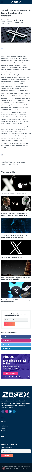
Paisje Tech (4, 428)
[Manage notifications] (3, 468)
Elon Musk (24, 19)
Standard (17, 22)
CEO (20, 19)
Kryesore (3, 421)
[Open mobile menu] (2, 2)
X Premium (16, 164)
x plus (21, 22)
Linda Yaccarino (19, 20)
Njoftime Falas (23, 468)
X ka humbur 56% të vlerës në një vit (11, 257)
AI (1, 424)
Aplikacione (4, 426)
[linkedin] (14, 411)
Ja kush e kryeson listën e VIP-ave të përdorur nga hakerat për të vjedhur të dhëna (14, 236)
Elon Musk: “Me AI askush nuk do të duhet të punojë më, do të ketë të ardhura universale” (14, 214)
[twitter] (10, 411)
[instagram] (6, 411)
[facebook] (2, 411)
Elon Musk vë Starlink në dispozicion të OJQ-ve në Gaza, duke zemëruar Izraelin (16, 278)
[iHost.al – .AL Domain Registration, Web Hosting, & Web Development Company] (15, 366)
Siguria (3, 430)
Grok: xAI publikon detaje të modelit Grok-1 (14, 193)
